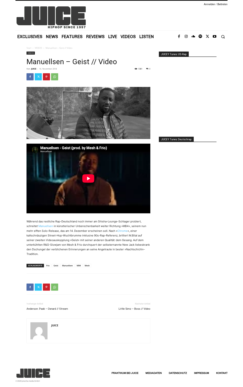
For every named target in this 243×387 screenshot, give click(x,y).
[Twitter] (207, 36)
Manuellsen (45, 226)
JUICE (33, 68)
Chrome (122, 231)
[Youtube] (214, 36)
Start (29, 47)
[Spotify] (200, 36)
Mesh (87, 265)
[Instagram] (186, 36)
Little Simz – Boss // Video (134, 308)
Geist (56, 265)
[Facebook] (179, 36)
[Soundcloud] (193, 36)
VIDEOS (38, 47)
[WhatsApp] (54, 76)
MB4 (79, 265)
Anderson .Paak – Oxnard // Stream (47, 308)
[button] (223, 36)
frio (48, 265)
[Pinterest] (46, 76)
